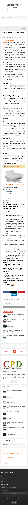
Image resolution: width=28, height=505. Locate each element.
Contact (3, 476)
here (18, 166)
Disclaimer (3, 478)
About (2, 475)
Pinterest (22, 291)
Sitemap (3, 481)
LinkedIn (14, 294)
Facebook (7, 291)
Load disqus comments (14, 346)
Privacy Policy (4, 479)
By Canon (6, 37)
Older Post (21, 351)
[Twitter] (14, 381)
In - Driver (9, 37)
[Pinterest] (16, 381)
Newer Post (7, 351)
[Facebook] (12, 381)
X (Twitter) (14, 291)
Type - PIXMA (14, 37)
